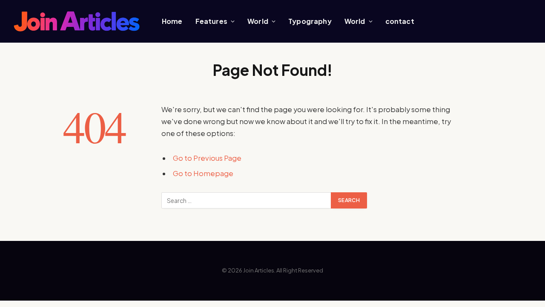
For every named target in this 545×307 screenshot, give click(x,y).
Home (172, 21)
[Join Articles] (77, 21)
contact (399, 21)
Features (211, 21)
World (257, 21)
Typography (310, 21)
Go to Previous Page (207, 158)
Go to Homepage (203, 173)
